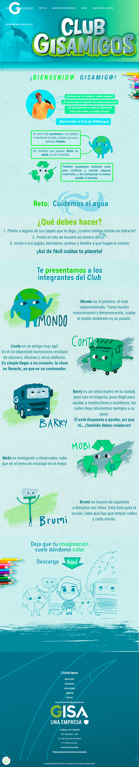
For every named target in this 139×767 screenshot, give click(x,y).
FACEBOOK (69, 684)
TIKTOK (69, 698)
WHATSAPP (69, 679)
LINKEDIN (70, 693)
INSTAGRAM (69, 688)
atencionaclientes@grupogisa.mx (69, 702)
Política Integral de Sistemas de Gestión (70, 752)
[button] (6, 761)
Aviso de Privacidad (69, 747)
